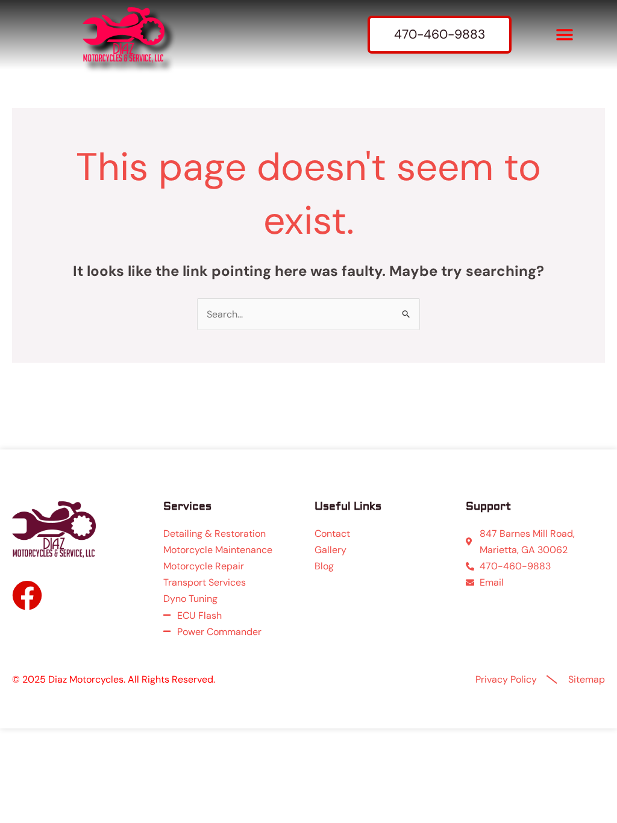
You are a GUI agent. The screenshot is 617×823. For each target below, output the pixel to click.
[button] (564, 34)
